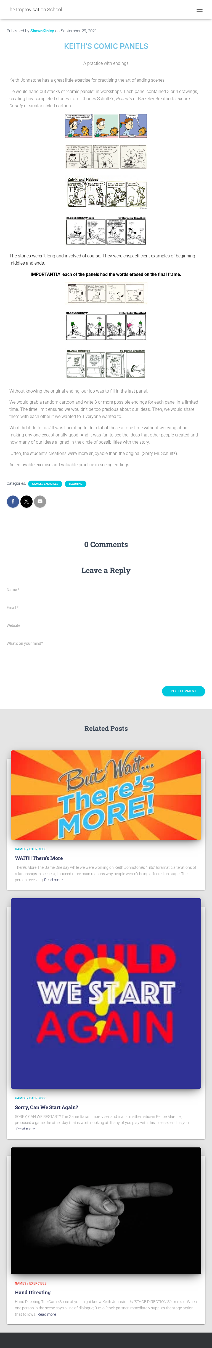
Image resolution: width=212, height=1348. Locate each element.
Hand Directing (33, 1292)
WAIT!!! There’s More (39, 858)
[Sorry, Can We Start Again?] (106, 993)
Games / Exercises (45, 483)
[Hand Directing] (106, 1210)
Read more (53, 880)
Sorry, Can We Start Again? (46, 1107)
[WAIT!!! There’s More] (106, 794)
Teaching (76, 483)
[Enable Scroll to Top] (201, 1337)
